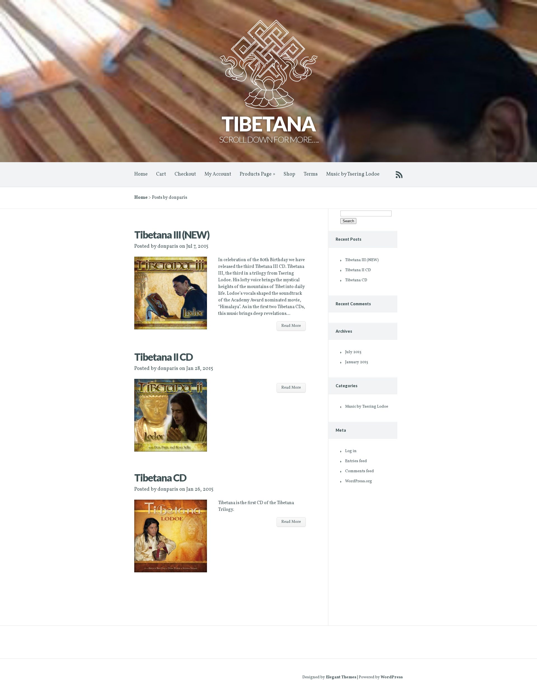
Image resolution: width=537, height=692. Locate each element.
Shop (289, 174)
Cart (161, 174)
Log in (351, 451)
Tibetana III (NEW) (171, 234)
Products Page (257, 174)
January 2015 (356, 362)
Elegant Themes (341, 677)
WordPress (392, 677)
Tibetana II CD (163, 357)
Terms (311, 174)
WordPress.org (358, 481)
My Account (217, 174)
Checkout (185, 174)
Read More (291, 326)
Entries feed (356, 461)
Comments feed (359, 471)
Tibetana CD (160, 477)
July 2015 (353, 352)
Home (141, 174)
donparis (167, 246)
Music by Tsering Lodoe (353, 174)
